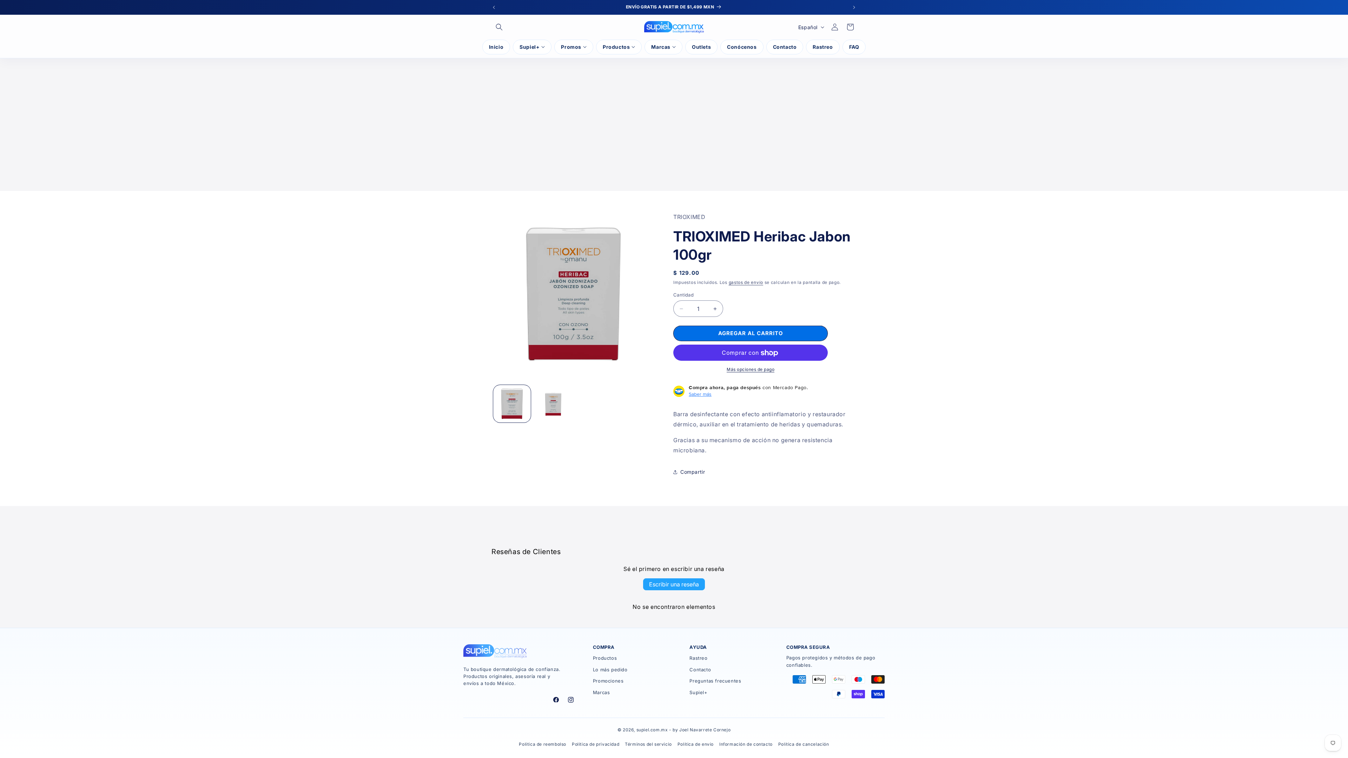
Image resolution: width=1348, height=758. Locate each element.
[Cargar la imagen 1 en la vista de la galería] (512, 404)
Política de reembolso (542, 744)
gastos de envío (746, 282)
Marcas (601, 692)
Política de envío (696, 744)
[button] (499, 27)
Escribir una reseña (674, 584)
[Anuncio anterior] (494, 7)
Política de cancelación (803, 744)
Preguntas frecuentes (715, 681)
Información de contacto (746, 744)
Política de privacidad (595, 744)
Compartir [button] (692, 472)
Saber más (700, 394)
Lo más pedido (610, 669)
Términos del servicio (648, 744)
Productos (605, 658)
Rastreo (698, 658)
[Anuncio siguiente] (854, 7)
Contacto (700, 669)
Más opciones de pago (750, 369)
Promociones (608, 681)
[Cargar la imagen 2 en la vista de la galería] (553, 404)
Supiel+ (698, 692)
